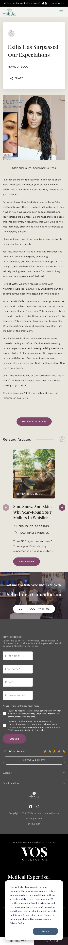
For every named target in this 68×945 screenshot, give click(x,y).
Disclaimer (34, 823)
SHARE (19, 78)
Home (12, 66)
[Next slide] (62, 507)
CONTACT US (51, 941)
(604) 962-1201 (17, 941)
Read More (26, 561)
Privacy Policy (34, 818)
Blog (24, 66)
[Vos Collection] (44, 3)
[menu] (61, 12)
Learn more (57, 3)
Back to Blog (36, 421)
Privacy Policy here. (29, 706)
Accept (45, 931)
